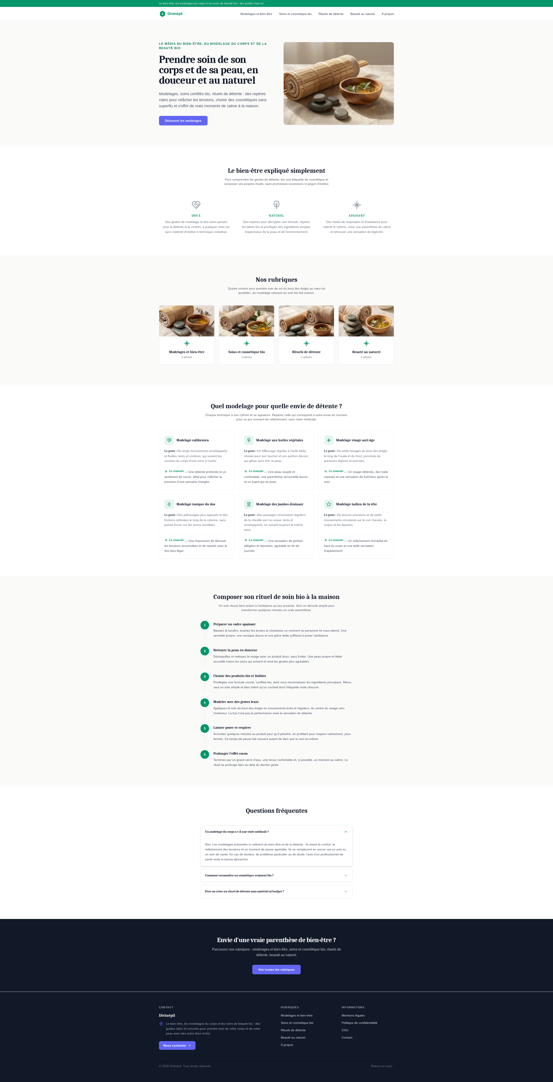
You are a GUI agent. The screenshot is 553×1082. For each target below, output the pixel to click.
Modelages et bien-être (256, 14)
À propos (388, 14)
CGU (345, 1030)
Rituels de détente (331, 14)
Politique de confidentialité (359, 1022)
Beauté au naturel (362, 14)
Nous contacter (174, 1045)
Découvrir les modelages (183, 120)
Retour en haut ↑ (382, 1066)
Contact (347, 1037)
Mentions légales (353, 1015)
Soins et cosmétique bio (295, 14)
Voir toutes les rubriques (276, 969)
